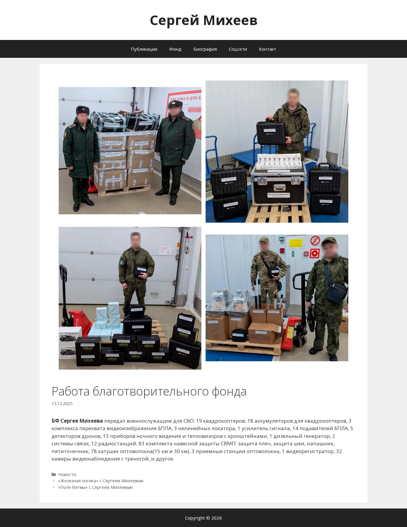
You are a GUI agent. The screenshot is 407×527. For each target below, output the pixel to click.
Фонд (175, 49)
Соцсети (238, 49)
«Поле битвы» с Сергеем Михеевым (95, 487)
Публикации (144, 49)
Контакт (267, 49)
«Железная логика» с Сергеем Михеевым (100, 480)
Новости (67, 474)
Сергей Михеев (204, 20)
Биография (205, 49)
